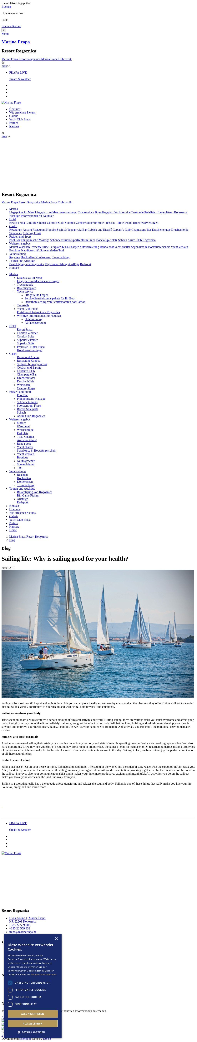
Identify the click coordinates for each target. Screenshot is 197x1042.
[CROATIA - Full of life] (3, 1021)
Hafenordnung (33, 319)
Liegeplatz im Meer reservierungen (56, 212)
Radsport (85, 264)
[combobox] (51, 939)
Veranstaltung (17, 471)
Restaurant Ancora (20, 229)
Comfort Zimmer (36, 222)
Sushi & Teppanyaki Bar (72, 229)
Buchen (6, 6)
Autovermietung (89, 247)
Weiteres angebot (19, 419)
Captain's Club (122, 229)
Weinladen (15, 233)
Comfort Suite (55, 222)
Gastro (13, 353)
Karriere (14, 126)
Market (13, 247)
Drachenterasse (161, 229)
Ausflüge (73, 264)
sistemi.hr (25, 1038)
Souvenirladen (49, 250)
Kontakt (14, 267)
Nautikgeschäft (30, 250)
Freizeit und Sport (20, 391)
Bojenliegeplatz (104, 212)
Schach (122, 240)
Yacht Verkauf (179, 247)
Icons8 (47, 1038)
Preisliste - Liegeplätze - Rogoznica (165, 212)
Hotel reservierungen (145, 222)
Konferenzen (43, 257)
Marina (13, 274)
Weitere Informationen (43, 974)
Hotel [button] (12, 219)
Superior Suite (95, 222)
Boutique (14, 250)
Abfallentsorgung (35, 322)
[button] (33, 1032)
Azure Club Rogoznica (142, 240)
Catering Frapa (32, 233)
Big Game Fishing (56, 264)
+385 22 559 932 (19, 928)
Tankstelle (137, 212)
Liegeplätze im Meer (21, 212)
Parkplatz (55, 247)
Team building (60, 257)
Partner (13, 122)
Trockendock (86, 212)
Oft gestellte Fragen (36, 295)
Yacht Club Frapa (20, 119)
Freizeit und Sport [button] (20, 236)
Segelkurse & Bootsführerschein (150, 247)
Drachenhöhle (179, 229)
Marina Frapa (16, 41)
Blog (12, 540)
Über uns (14, 109)
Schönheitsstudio (60, 240)
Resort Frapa (17, 222)
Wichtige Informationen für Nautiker (31, 215)
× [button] (56, 938)
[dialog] (33, 986)
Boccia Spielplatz (106, 240)
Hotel (12, 326)
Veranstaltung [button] (17, 253)
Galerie (13, 116)
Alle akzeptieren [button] (32, 1013)
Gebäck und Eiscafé (100, 229)
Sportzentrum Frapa (83, 240)
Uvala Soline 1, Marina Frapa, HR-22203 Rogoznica (27, 919)
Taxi (61, 250)
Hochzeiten (28, 257)
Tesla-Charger (70, 247)
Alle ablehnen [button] (33, 1023)
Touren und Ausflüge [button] (22, 260)
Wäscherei (25, 247)
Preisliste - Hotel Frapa (118, 222)
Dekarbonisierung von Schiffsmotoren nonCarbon (55, 301)
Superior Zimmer (75, 222)
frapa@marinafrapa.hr (22, 931)
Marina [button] (13, 209)
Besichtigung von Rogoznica (26, 264)
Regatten (14, 257)
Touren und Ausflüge (22, 488)
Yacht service (122, 212)
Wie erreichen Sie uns (22, 112)
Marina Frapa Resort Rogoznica (28, 536)
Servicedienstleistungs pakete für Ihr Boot (50, 298)
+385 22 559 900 (19, 925)
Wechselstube (40, 247)
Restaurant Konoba (44, 229)
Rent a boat (107, 247)
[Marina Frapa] (11, 102)
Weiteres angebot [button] (19, 243)
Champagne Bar (141, 229)
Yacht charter (122, 247)
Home (13, 530)
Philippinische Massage (35, 240)
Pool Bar (14, 240)
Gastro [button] (13, 226)
